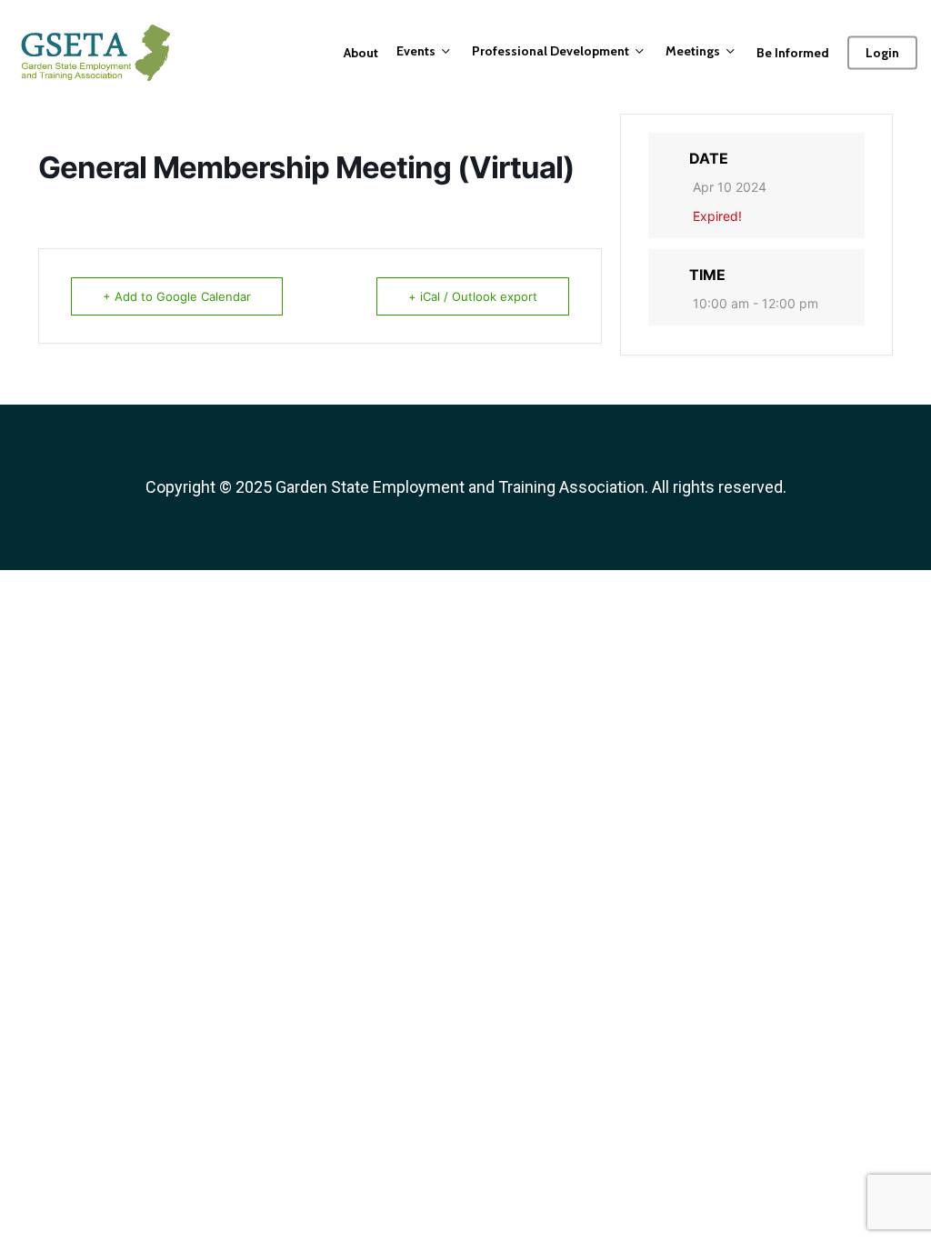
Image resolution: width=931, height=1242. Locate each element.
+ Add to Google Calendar (177, 296)
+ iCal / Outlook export (472, 296)
